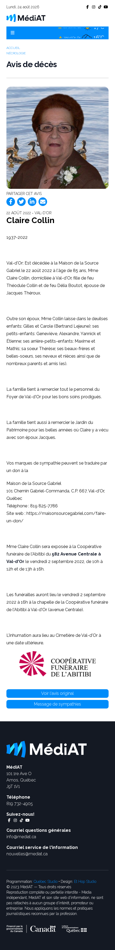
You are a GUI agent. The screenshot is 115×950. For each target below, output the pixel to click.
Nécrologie (16, 53)
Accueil (13, 48)
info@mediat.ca (21, 836)
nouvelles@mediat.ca (27, 853)
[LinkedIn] (32, 201)
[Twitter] (21, 201)
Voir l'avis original (57, 693)
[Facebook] (10, 201)
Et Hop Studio (85, 881)
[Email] (43, 201)
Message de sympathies (57, 704)
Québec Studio (45, 881)
